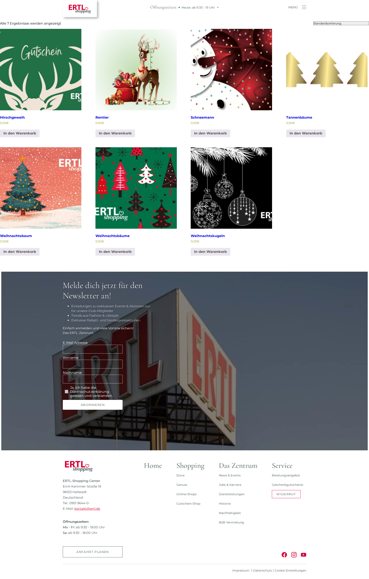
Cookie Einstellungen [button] (290, 570)
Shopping (190, 465)
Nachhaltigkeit (230, 513)
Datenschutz (262, 570)
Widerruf (286, 494)
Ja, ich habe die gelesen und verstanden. (91, 392)
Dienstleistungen (232, 494)
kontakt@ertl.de (87, 509)
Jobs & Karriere (230, 485)
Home (153, 465)
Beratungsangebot (286, 475)
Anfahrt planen (92, 552)
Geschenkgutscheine (287, 485)
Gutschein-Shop (188, 503)
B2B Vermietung (231, 522)
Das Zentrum (238, 465)
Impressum (240, 570)
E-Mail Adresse (75, 343)
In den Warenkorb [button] (19, 133)
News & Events (230, 475)
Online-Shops (186, 494)
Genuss (181, 485)
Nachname (72, 373)
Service (282, 465)
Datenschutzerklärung (89, 392)
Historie (225, 503)
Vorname (70, 358)
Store (180, 475)
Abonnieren (93, 405)
